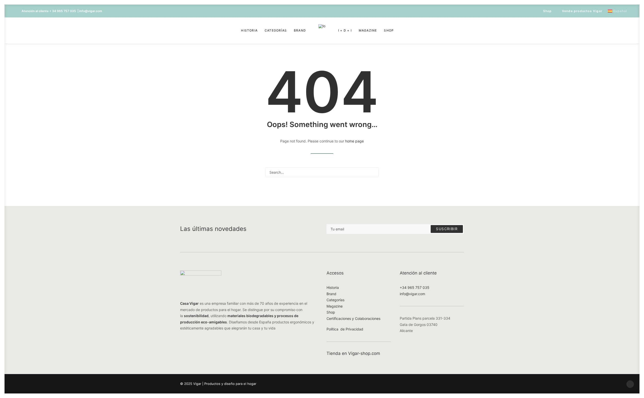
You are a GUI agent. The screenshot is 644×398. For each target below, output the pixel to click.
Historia (249, 30)
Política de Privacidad (345, 329)
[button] (25, 30)
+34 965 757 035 (414, 287)
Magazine (368, 30)
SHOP (389, 30)
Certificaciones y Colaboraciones (353, 318)
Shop (547, 11)
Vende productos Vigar (582, 11)
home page (354, 141)
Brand (300, 30)
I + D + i (345, 30)
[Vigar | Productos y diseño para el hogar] (322, 30)
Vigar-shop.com (364, 353)
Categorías (276, 30)
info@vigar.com (412, 294)
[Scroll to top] (630, 384)
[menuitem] (545, 11)
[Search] (322, 172)
